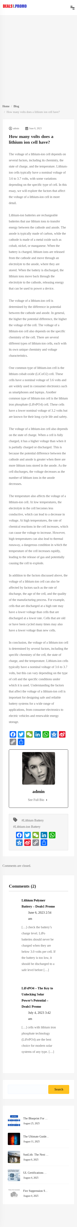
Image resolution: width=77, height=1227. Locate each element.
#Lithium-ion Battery (26, 826)
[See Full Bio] (46, 800)
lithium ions (40, 252)
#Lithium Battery (33, 820)
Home (5, 106)
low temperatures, (45, 502)
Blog (16, 106)
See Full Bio (36, 800)
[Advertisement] (38, 63)
